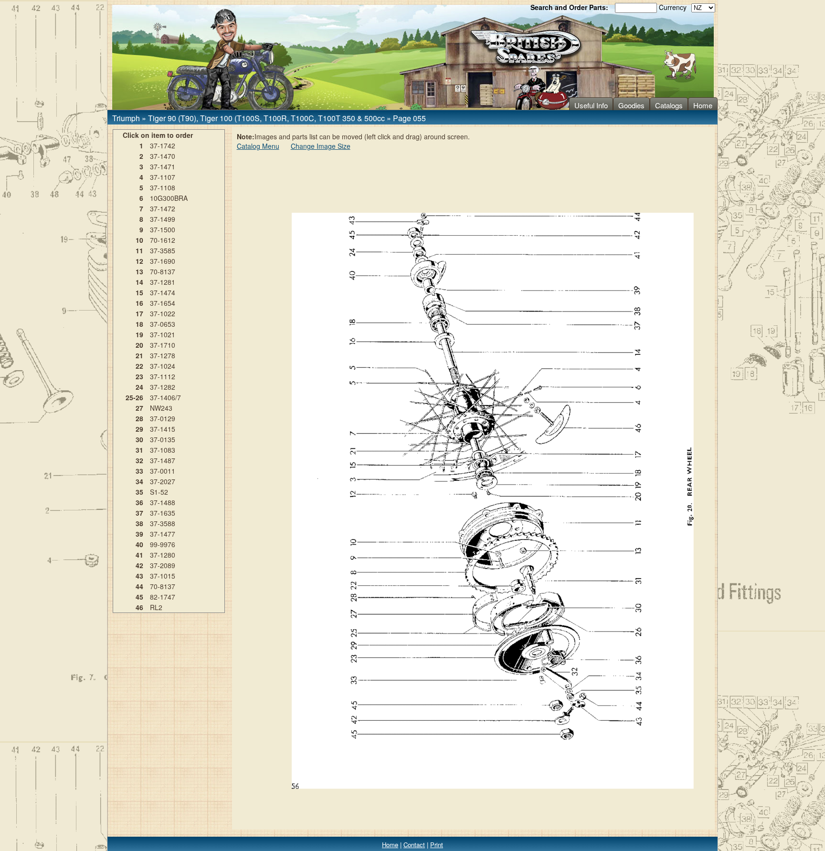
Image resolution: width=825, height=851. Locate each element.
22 (139, 366)
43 (139, 576)
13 (139, 271)
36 (139, 502)
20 (139, 345)
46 (139, 607)
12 (139, 261)
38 (139, 523)
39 (139, 534)
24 (139, 387)
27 (139, 408)
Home (702, 105)
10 (139, 240)
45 (139, 597)
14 (139, 282)
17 (139, 313)
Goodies (631, 105)
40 (139, 544)
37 (139, 513)
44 (139, 586)
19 (139, 334)
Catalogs (669, 105)
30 (139, 439)
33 (139, 471)
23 (139, 376)
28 (139, 418)
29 (139, 429)
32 (139, 460)
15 (139, 292)
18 (139, 324)
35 (139, 492)
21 (139, 355)
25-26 (134, 397)
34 (139, 481)
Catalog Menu (258, 146)
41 (139, 555)
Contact (414, 844)
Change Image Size (320, 146)
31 (139, 450)
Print (436, 844)
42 (139, 565)
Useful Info (591, 105)
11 (139, 250)
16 (139, 303)
